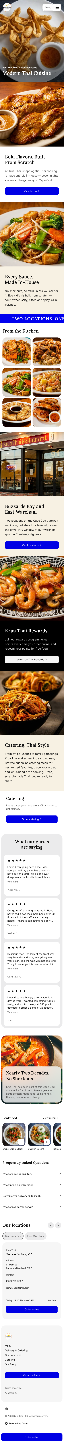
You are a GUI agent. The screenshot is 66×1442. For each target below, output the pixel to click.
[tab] (12, 1236)
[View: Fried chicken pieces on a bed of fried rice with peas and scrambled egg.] (47, 352)
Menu (48, 7)
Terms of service (13, 1388)
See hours (53, 1300)
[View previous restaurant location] (51, 1225)
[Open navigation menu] (57, 7)
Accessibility (11, 1393)
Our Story (10, 1364)
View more (12, 881)
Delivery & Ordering (16, 1350)
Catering (10, 1359)
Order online (32, 1309)
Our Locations (13, 1355)
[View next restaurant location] (58, 1225)
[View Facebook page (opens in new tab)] (7, 1409)
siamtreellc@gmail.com (17, 1288)
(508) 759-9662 (14, 1282)
